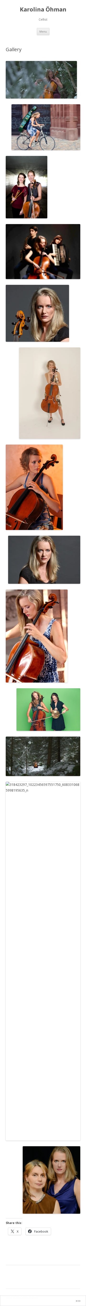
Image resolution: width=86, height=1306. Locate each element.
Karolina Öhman (43, 9)
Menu (43, 31)
